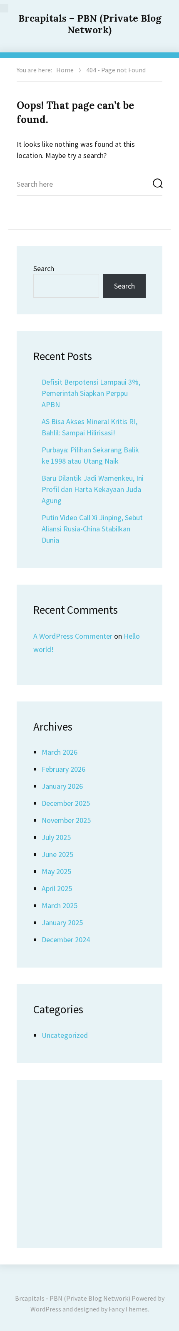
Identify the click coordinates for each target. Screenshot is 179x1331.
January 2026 (62, 786)
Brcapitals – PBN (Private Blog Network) (89, 24)
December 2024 (66, 939)
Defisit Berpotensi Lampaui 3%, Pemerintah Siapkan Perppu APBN (91, 393)
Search (43, 268)
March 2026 (59, 752)
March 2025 (59, 905)
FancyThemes (128, 1309)
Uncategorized (65, 1035)
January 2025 (62, 922)
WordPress (45, 1309)
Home (65, 70)
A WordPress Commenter (72, 636)
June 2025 (57, 854)
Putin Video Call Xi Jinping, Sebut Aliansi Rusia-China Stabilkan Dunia (92, 529)
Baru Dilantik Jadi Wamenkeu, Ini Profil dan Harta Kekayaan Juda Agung (93, 489)
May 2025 (56, 871)
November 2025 (66, 820)
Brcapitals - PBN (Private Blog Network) (72, 1298)
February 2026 (63, 769)
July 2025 (56, 837)
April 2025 (57, 888)
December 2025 (66, 803)
